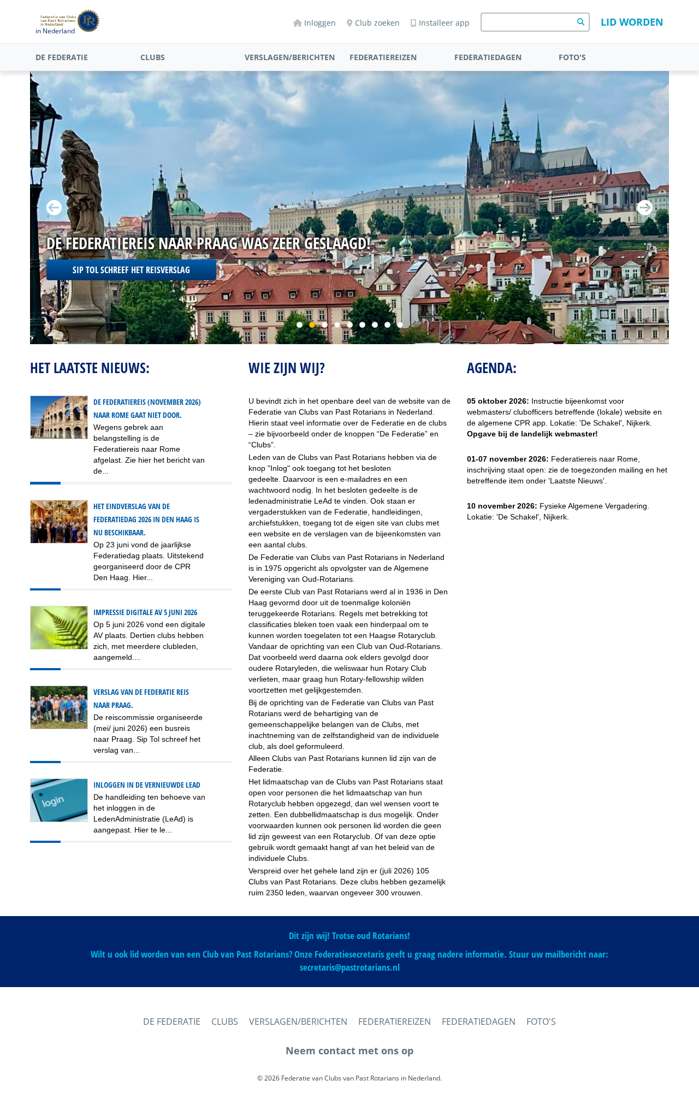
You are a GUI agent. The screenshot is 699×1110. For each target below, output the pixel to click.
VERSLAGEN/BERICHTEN (290, 57)
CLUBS (152, 57)
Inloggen (320, 22)
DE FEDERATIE (61, 57)
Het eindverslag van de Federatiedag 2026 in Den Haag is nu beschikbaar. (146, 519)
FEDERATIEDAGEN (488, 57)
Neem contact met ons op (349, 1050)
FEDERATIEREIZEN (383, 57)
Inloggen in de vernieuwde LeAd (146, 785)
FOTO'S (572, 57)
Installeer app (444, 22)
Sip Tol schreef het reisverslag (131, 270)
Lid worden (632, 21)
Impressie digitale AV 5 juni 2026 (145, 612)
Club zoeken (377, 22)
